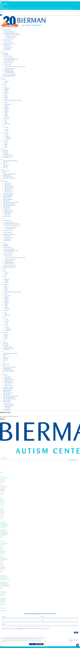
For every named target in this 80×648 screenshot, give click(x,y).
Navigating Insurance (7, 175)
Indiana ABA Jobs (7, 184)
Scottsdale (6, 81)
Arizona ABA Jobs (7, 183)
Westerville (8, 330)
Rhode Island (5, 140)
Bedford (5, 94)
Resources (2, 169)
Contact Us (5, 167)
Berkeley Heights (7, 104)
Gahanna (7, 136)
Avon (5, 86)
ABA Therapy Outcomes (4, 477)
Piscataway (6, 111)
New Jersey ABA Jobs (8, 187)
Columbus (6, 132)
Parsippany (6, 109)
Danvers (5, 96)
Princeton (6, 112)
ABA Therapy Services (7, 29)
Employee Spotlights (7, 216)
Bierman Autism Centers (4, 0)
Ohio (4, 125)
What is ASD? (5, 153)
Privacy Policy (3, 552)
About (2, 159)
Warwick (5, 147)
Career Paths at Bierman (7, 195)
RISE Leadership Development (9, 203)
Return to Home (3, 417)
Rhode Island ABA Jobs (8, 191)
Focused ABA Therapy (10, 228)
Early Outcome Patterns (8, 69)
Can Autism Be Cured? (7, 154)
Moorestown (6, 108)
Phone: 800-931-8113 (3, 598)
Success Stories (6, 357)
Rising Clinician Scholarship (8, 193)
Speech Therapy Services (8, 230)
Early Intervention (7, 48)
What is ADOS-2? (7, 240)
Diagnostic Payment (3, 551)
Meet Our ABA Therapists (9, 31)
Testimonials (5, 166)
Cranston (6, 142)
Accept (32, 644)
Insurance (2, 547)
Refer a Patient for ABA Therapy (9, 178)
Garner (5, 122)
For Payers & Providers (7, 56)
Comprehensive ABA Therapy (11, 36)
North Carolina (5, 118)
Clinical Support (7, 214)
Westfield (6, 90)
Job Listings (5, 181)
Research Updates (7, 64)
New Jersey (5, 102)
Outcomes (3, 242)
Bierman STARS (6, 171)
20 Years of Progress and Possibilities (10, 160)
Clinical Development (8, 212)
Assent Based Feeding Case (9, 72)
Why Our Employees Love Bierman (9, 205)
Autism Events (3, 544)
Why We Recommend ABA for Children (11, 33)
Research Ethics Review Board (9, 76)
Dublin (7, 134)
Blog (4, 172)
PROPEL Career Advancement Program (10, 202)
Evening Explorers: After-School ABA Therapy (12, 100)
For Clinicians (5, 54)
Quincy (5, 290)
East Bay (6, 144)
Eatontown (6, 107)
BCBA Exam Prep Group (8, 211)
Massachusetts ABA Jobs (9, 186)
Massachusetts (6, 92)
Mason (7, 130)
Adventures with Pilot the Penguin (9, 173)
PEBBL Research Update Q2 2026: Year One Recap (15, 66)
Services (2, 28)
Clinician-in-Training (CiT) (7, 199)
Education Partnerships (7, 196)
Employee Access (2, 604)
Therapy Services (3, 529)
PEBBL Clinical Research (7, 62)
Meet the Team (6, 162)
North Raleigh (6, 123)
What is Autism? (6, 151)
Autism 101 (3, 340)
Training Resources (6, 208)
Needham (6, 97)
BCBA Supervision (6, 200)
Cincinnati (6, 127)
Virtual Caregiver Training (7, 176)
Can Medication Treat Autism (8, 348)
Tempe (5, 82)
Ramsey (5, 114)
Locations (3, 269)
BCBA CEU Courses (8, 209)
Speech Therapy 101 (8, 41)
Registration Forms (3, 594)
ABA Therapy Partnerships (9, 249)
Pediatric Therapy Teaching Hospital (9, 74)
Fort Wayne (6, 89)
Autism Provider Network (9, 60)
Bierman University (6, 198)
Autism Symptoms (6, 157)
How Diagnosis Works (8, 47)
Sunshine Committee (7, 206)
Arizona (4, 79)
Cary (5, 120)
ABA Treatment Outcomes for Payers (11, 59)
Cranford (6, 105)
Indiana (4, 84)
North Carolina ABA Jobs (9, 382)
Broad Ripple (6, 279)
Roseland (6, 115)
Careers (2, 180)
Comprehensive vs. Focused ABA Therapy (12, 34)
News (4, 163)
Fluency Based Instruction (9, 71)
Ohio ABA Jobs (7, 190)
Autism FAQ (5, 150)
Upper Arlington (8, 137)
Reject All (40, 644)
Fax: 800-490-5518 (3, 593)
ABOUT (1, 472)
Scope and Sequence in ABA (9, 68)
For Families (5, 53)
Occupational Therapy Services (9, 43)
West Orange (6, 308)
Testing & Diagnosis (6, 45)
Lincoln (5, 145)
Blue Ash (7, 129)
